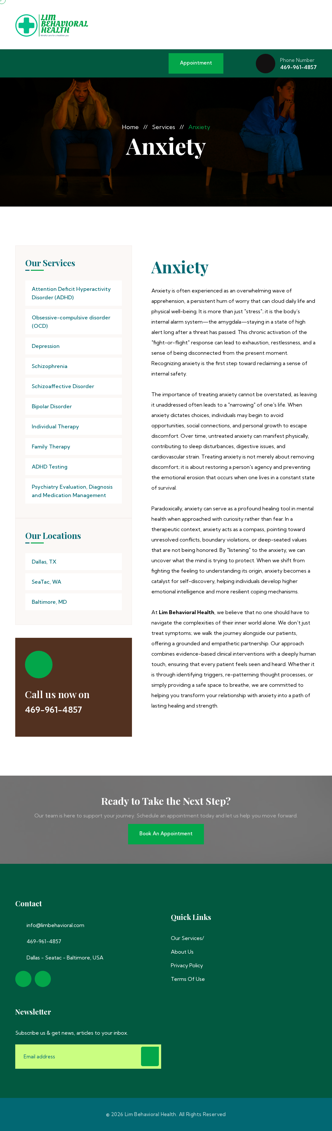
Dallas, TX (44, 561)
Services (163, 127)
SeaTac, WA (46, 581)
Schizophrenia (49, 366)
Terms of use (188, 979)
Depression (46, 346)
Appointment (196, 63)
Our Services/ (187, 938)
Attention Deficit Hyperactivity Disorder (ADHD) (71, 293)
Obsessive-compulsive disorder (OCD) (71, 321)
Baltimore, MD (49, 602)
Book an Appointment (166, 833)
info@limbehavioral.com (55, 925)
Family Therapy (51, 446)
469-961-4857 (298, 67)
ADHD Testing (49, 466)
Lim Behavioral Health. (151, 1114)
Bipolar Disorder (52, 406)
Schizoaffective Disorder (63, 386)
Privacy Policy (187, 965)
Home (130, 127)
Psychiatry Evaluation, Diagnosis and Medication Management (72, 490)
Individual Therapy (55, 426)
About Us (182, 951)
